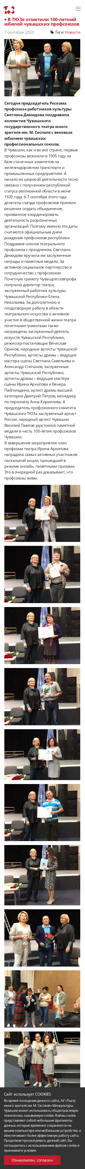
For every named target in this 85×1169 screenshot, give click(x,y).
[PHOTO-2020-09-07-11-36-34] (42, 696)
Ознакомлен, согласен (32, 1160)
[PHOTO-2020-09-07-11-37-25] (42, 875)
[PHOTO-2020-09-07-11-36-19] (42, 574)
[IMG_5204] (42, 1060)
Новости (72, 32)
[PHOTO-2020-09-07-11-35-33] (42, 754)
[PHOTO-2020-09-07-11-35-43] (42, 635)
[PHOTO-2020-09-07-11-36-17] (42, 812)
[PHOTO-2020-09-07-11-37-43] (42, 938)
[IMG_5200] (42, 998)
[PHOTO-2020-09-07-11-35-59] (42, 513)
